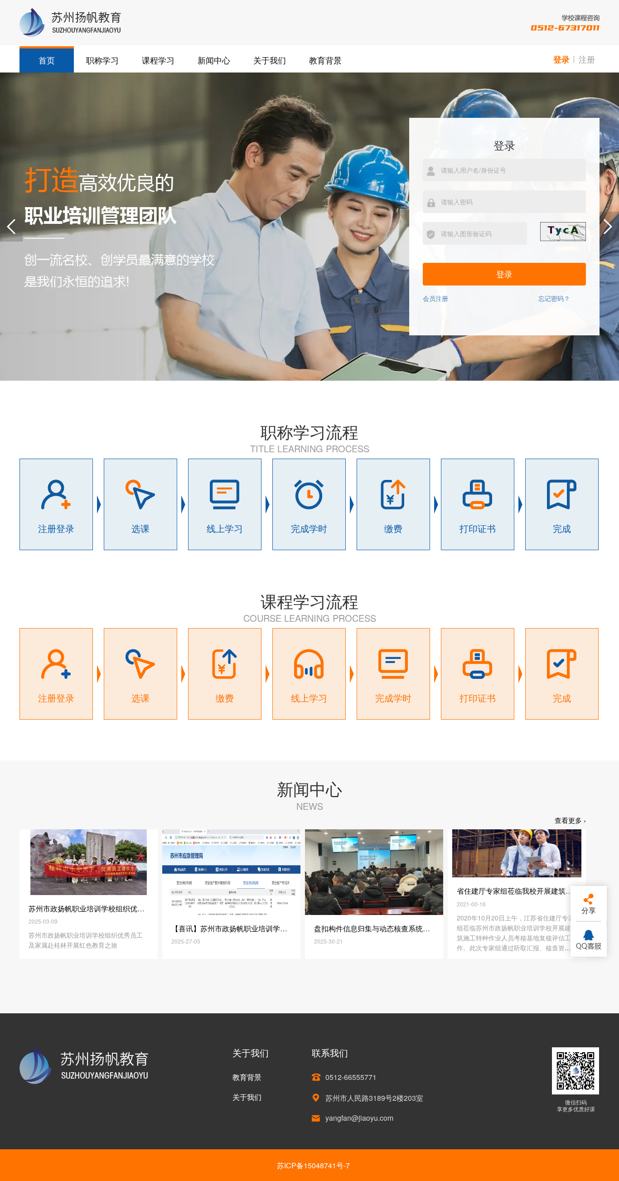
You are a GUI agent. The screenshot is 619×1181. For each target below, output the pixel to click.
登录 (561, 59)
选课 (140, 528)
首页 (47, 60)
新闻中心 (214, 60)
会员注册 (435, 298)
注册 (587, 59)
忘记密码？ (554, 298)
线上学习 (225, 528)
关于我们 (269, 60)
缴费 (393, 528)
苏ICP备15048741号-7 (313, 1165)
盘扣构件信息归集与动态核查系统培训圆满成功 (390, 928)
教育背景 (325, 60)
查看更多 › (570, 820)
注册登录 (56, 528)
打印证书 (477, 528)
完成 (562, 528)
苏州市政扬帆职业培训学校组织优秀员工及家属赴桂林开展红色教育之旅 (145, 908)
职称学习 (102, 60)
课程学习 (158, 60)
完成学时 (309, 528)
